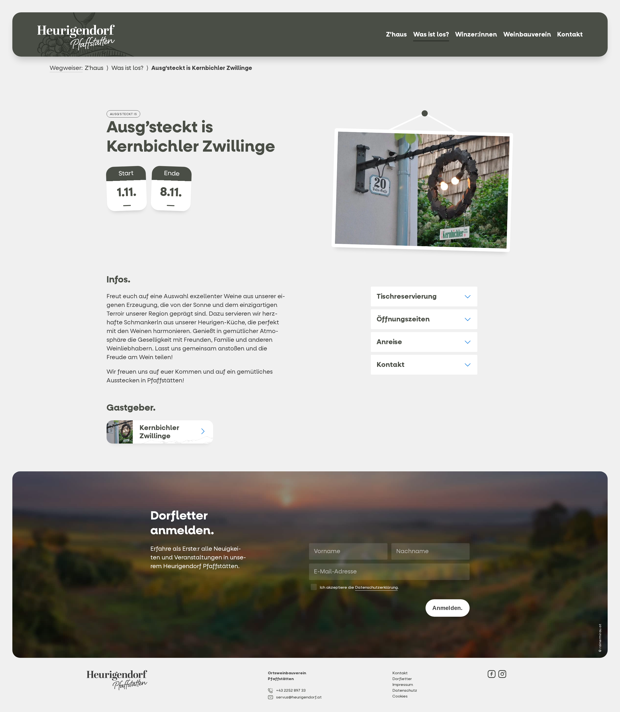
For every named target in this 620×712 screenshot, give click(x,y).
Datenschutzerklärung (376, 587)
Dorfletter (402, 678)
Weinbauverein (527, 34)
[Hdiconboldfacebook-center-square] (491, 674)
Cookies (400, 696)
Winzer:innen (476, 34)
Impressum (402, 684)
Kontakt (570, 34)
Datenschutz (404, 690)
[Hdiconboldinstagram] (502, 674)
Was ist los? (431, 34)
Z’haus (396, 34)
